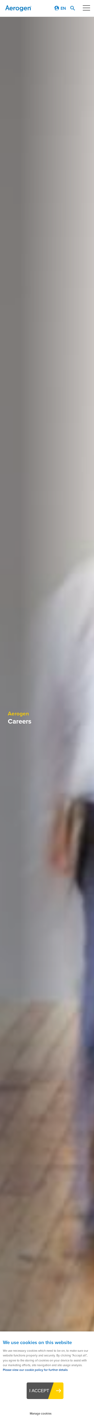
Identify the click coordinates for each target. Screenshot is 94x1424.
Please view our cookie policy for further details (35, 1370)
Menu (86, 7)
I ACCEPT (39, 1390)
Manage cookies (40, 1413)
